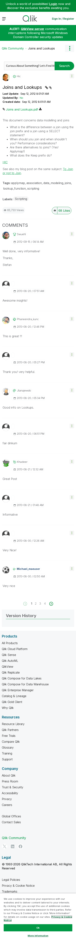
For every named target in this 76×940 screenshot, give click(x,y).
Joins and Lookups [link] (41, 48)
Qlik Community (13, 48)
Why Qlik (8, 708)
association (34, 183)
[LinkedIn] (12, 846)
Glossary (8, 747)
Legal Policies (11, 880)
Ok (38, 927)
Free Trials (8, 736)
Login (53, 4)
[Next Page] (51, 604)
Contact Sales (11, 822)
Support (7, 759)
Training (7, 753)
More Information (38, 935)
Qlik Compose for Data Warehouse (25, 684)
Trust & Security (12, 787)
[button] (72, 76)
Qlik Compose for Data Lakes (22, 678)
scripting (33, 188)
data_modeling (53, 183)
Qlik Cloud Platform (14, 649)
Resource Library (13, 724)
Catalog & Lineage (14, 696)
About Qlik (8, 775)
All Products (10, 643)
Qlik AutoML (10, 661)
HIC (5, 162)
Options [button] (69, 48)
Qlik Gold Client (12, 702)
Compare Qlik (11, 741)
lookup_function (14, 188)
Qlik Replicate (11, 672)
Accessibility (10, 793)
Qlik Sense (9, 655)
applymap (18, 183)
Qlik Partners (10, 730)
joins (68, 183)
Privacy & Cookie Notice (18, 885)
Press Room (10, 781)
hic (21, 97)
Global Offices (11, 816)
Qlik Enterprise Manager (18, 690)
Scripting (21, 198)
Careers (7, 805)
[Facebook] (20, 846)
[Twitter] (4, 846)
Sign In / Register (63, 18)
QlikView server (32, 29)
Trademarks (9, 891)
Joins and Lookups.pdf (22, 109)
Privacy (7, 799)
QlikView (7, 666)
